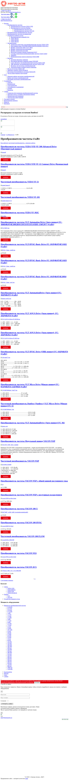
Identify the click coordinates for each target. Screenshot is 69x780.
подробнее (4, 119)
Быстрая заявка (5, 14)
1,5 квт (9, 616)
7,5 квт (9, 625)
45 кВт (9, 636)
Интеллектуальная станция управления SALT (24, 52)
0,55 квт (9, 610)
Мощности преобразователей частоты (15, 605)
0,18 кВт (9, 607)
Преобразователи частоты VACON (24, 31)
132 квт (9, 643)
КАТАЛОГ (4, 722)
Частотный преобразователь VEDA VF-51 (20, 182)
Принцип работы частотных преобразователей (20, 76)
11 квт (9, 626)
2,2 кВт (9, 617)
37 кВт (9, 634)
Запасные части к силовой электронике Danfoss (21, 94)
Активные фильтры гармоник (19, 59)
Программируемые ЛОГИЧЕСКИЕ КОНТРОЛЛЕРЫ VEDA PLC (30, 46)
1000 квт (9, 667)
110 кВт (9, 642)
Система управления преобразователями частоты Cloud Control (29, 53)
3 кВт (9, 619)
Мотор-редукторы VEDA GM (15, 69)
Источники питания (6, 748)
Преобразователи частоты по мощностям (19, 34)
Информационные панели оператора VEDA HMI (25, 56)
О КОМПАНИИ (5, 758)
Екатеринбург (8, 672)
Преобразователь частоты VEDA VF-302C (20, 212)
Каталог (6, 23)
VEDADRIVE (11, 590)
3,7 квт (9, 620)
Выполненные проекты (11, 100)
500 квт (9, 660)
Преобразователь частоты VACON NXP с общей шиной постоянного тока (34, 481)
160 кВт (9, 645)
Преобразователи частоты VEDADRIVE (8, 738)
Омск (5, 675)
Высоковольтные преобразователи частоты (19, 32)
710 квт (9, 664)
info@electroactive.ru (15, 12)
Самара (6, 676)
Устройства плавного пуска (15, 35)
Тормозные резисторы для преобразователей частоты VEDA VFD (30, 44)
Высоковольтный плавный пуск (20, 37)
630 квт (9, 663)
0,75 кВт (9, 611)
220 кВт (9, 649)
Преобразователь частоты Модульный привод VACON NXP (28, 441)
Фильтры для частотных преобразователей (23, 65)
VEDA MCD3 (15, 41)
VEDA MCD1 (15, 38)
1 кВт (9, 613)
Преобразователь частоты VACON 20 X (19, 567)
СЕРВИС (3, 761)
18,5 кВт (9, 629)
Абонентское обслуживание (15, 96)
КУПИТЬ (5, 160)
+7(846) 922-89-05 (6, 10)
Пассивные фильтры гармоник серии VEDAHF (24, 61)
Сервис (6, 91)
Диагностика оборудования (15, 97)
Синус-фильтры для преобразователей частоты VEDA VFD (28, 62)
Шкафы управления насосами (19, 50)
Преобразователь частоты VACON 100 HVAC (21, 522)
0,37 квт (9, 608)
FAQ (5, 75)
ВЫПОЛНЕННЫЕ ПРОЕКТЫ (6, 770)
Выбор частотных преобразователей (17, 78)
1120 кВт (10, 669)
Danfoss (6, 594)
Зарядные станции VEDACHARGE (17, 70)
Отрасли (9, 82)
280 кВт (9, 652)
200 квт (9, 648)
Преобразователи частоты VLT (23, 29)
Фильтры (10, 58)
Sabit (26, 778)
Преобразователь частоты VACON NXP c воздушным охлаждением (31, 495)
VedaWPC (13, 55)
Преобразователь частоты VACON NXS (19, 553)
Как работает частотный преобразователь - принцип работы (18, 143)
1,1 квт (9, 614)
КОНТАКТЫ (4, 774)
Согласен (37, 682)
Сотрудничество (12, 85)
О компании (7, 81)
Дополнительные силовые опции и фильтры (23, 67)
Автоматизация (11, 43)
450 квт (9, 658)
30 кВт (9, 632)
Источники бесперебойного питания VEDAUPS (21, 72)
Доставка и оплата (9, 99)
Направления (11, 84)
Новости (6, 102)
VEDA (6, 587)
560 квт (9, 661)
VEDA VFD (10, 588)
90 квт (9, 640)
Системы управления (7, 745)
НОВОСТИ (4, 764)
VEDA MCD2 (15, 40)
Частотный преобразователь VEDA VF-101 (20, 197)
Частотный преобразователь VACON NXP (20, 461)
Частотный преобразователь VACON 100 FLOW (23, 536)
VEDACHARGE (12, 593)
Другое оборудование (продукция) (17, 73)
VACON (9, 597)
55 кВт (9, 637)
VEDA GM (10, 591)
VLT (8, 596)
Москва (6, 673)
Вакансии (10, 90)
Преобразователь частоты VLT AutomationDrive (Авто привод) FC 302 (33, 423)
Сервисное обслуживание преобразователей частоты (22, 93)
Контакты (7, 103)
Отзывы (9, 88)
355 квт (9, 655)
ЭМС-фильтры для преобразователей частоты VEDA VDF (27, 64)
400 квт (9, 657)
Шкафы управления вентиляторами (21, 49)
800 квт (9, 666)
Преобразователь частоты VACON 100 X (19, 509)
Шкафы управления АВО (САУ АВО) (22, 47)
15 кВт (9, 628)
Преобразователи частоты (14, 25)
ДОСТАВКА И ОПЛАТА (8, 767)
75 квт (9, 639)
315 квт (9, 654)
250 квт (9, 651)
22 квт (9, 631)
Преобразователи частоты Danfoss (20, 28)
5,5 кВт (9, 623)
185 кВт (9, 646)
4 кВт (9, 622)
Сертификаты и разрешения (15, 87)
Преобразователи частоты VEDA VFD (22, 26)
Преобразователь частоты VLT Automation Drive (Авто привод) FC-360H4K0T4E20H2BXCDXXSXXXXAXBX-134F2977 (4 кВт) (31, 223)
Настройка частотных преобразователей (19, 79)
